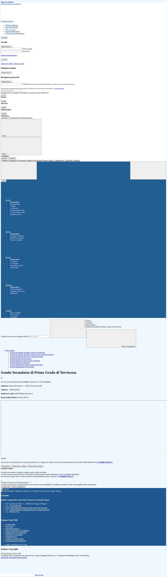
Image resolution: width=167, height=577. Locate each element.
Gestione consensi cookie (14, 539)
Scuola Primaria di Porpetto (20, 363)
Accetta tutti (35, 466)
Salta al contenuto (7, 2)
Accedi (4, 37)
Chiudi (4, 101)
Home (88, 321)
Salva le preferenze (18, 487)
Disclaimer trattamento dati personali (14, 558)
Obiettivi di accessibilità (13, 535)
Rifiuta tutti (19, 466)
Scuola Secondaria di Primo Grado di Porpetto (26, 357)
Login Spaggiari (59, 88)
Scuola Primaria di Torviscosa (20, 359)
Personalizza (6, 466)
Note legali (9, 526)
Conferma (12, 158)
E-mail (24, 84)
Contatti (89, 323)
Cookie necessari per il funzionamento (15, 482)
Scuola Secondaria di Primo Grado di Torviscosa (27, 352)
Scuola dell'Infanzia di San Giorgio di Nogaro (26, 365)
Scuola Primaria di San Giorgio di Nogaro (25, 361)
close (3, 181)
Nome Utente (27, 49)
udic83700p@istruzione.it (29, 508)
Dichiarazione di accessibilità (15, 533)
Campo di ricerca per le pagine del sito (14, 336)
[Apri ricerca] (148, 171)
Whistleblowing (11, 537)
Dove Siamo (90, 325)
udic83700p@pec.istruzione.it (29, 510)
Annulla (4, 158)
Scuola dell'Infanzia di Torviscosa (22, 367)
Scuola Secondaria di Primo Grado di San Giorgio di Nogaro (32, 355)
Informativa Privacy (12, 529)
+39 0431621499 (15, 506)
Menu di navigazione (128, 346)
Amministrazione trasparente (15, 541)
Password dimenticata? (9, 55)
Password (25, 51)
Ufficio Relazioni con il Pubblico (17, 531)
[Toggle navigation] (19, 171)
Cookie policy (10, 524)
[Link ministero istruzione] (11, 4)
